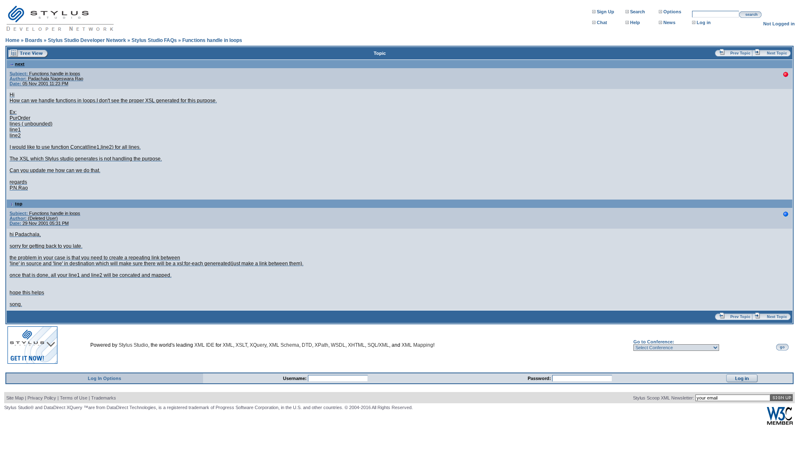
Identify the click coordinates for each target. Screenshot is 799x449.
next (20, 64)
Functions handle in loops (212, 40)
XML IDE (204, 345)
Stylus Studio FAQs (154, 40)
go (782, 347)
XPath (321, 345)
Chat (602, 22)
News (669, 22)
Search (637, 11)
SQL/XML (378, 345)
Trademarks (103, 397)
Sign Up (605, 11)
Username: (295, 378)
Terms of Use (73, 397)
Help (635, 22)
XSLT (241, 345)
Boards (33, 40)
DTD (307, 345)
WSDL (338, 345)
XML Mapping (417, 345)
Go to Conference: (653, 341)
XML (228, 345)
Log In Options (104, 378)
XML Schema (284, 345)
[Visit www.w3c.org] (780, 423)
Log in (704, 22)
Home (12, 40)
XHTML (356, 345)
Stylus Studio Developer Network (87, 40)
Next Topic (777, 53)
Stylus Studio (133, 345)
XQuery (258, 345)
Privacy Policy (41, 397)
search (751, 14)
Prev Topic (740, 53)
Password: (540, 378)
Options (672, 11)
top (18, 203)
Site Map (15, 397)
